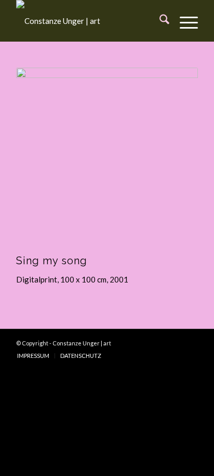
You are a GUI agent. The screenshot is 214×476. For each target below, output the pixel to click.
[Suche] (159, 21)
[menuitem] (159, 21)
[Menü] (183, 21)
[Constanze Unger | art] (89, 21)
